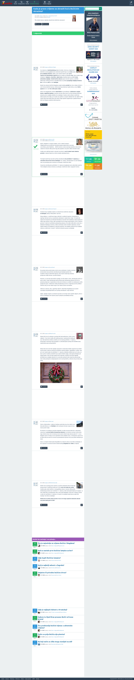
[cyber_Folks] (93, 138)
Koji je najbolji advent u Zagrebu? (51, 565)
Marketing (12, 678)
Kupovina (53, 560)
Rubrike (27, 3)
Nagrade (49, 3)
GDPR (33, 678)
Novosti (15, 3)
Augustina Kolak (60, 644)
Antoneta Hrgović (53, 208)
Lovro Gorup (58, 575)
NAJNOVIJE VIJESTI (93, 147)
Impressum (89, 150)
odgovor (46, 67)
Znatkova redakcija (95, 150)
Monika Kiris (58, 567)
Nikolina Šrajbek (53, 67)
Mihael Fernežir (53, 333)
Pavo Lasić (51, 421)
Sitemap (37, 678)
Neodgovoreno (21, 3)
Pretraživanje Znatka (93, 154)
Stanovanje (53, 644)
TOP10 (44, 3)
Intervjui (7, 678)
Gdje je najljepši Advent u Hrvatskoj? (52, 610)
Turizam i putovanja (55, 612)
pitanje (41, 15)
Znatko (49, 17)
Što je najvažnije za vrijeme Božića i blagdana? (56, 543)
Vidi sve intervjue (93, 40)
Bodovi (22, 678)
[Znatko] (7, 3)
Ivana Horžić (54, 15)
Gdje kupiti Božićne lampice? (49, 558)
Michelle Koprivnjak (53, 482)
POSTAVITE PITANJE (34, 3)
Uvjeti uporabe (28, 678)
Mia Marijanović (61, 553)
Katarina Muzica (63, 612)
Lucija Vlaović (52, 267)
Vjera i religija (48, 15)
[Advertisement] (58, 50)
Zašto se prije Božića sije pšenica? (51, 634)
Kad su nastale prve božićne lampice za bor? (55, 551)
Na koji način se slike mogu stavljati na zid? (55, 642)
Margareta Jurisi (61, 545)
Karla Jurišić (52, 139)
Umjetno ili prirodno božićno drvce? (52, 573)
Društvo (53, 567)
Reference (18, 678)
